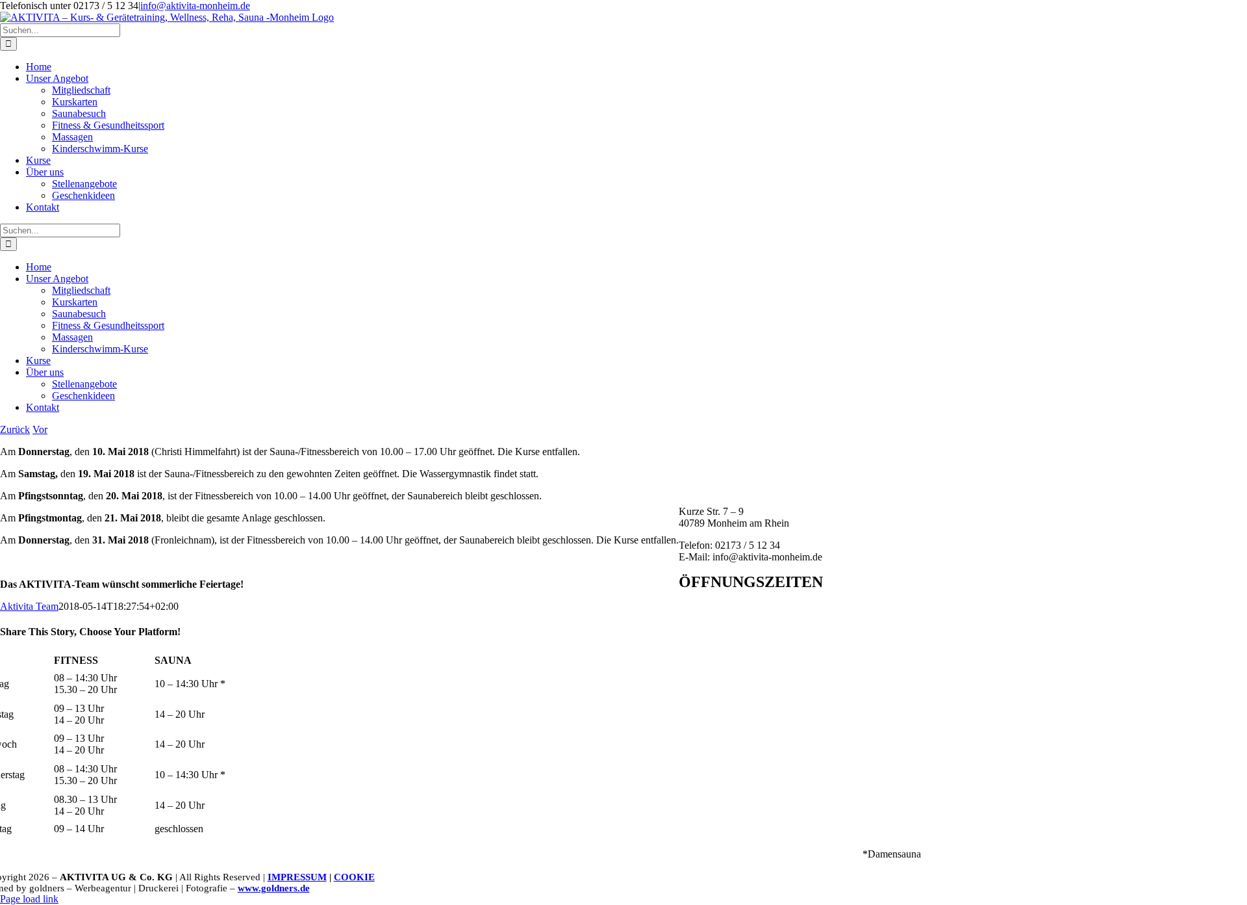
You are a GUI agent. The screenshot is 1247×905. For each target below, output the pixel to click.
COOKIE (354, 877)
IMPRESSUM (297, 877)
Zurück (15, 429)
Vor (39, 429)
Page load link (29, 898)
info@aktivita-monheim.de (195, 5)
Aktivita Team (29, 606)
